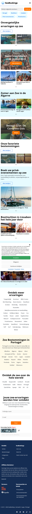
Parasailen (25, 319)
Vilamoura (19, 365)
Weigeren (16, 262)
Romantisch (18, 321)
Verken (4, 449)
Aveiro (19, 354)
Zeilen (25, 321)
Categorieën (5, 455)
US (27, 387)
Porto (13, 362)
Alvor (26, 351)
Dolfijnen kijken (14, 313)
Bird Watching (7, 302)
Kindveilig (14, 305)
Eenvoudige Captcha (8, 427)
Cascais (10, 357)
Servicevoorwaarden (21, 492)
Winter (16, 330)
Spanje (14, 387)
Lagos (21, 357)
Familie (5, 316)
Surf (9, 327)
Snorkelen (6, 324)
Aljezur (20, 351)
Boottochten (7, 36)
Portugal (26, 384)
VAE (19, 387)
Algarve (14, 351)
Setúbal (12, 365)
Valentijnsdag (17, 327)
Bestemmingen (6, 452)
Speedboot (14, 324)
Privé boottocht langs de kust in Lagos (8, 110)
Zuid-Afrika (7, 387)
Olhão (19, 359)
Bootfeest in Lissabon (22, 234)
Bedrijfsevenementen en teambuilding (16, 310)
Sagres (19, 362)
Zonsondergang (24, 324)
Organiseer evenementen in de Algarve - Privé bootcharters (14, 208)
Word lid (18, 452)
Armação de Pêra (10, 354)
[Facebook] (17, 512)
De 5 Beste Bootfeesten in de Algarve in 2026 (14, 281)
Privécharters (9, 321)
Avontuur (16, 299)
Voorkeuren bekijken (16, 266)
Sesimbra (25, 362)
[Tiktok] (26, 512)
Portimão (6, 362)
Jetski (20, 36)
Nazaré (13, 359)
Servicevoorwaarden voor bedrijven (21, 496)
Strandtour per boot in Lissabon (23, 83)
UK (24, 387)
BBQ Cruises (24, 299)
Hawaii (4, 156)
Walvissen (25, 327)
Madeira (6, 359)
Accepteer (16, 258)
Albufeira (7, 351)
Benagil (4, 357)
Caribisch (20, 382)
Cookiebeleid (11, 269)
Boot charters (17, 302)
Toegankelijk (7, 299)
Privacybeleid (17, 269)
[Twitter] (20, 512)
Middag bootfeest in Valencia (7, 83)
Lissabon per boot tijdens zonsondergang (7, 234)
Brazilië (5, 382)
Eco (27, 313)
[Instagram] (30, 512)
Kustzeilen (16, 307)
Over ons (18, 449)
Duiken (5, 313)
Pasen (22, 313)
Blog (3, 458)
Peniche (25, 359)
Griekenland (6, 384)
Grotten (7, 305)
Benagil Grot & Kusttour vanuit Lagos (23, 110)
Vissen (12, 316)
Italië (14, 384)
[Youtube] (23, 512)
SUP (5, 327)
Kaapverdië (12, 382)
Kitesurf (6, 319)
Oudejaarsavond (15, 319)
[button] (29, 245)
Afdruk (22, 269)
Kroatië (27, 382)
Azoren (25, 354)
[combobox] (12, 9)
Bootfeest (26, 302)
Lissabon (21, 156)
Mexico (19, 384)
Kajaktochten (25, 316)
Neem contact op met (22, 455)
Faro (16, 357)
